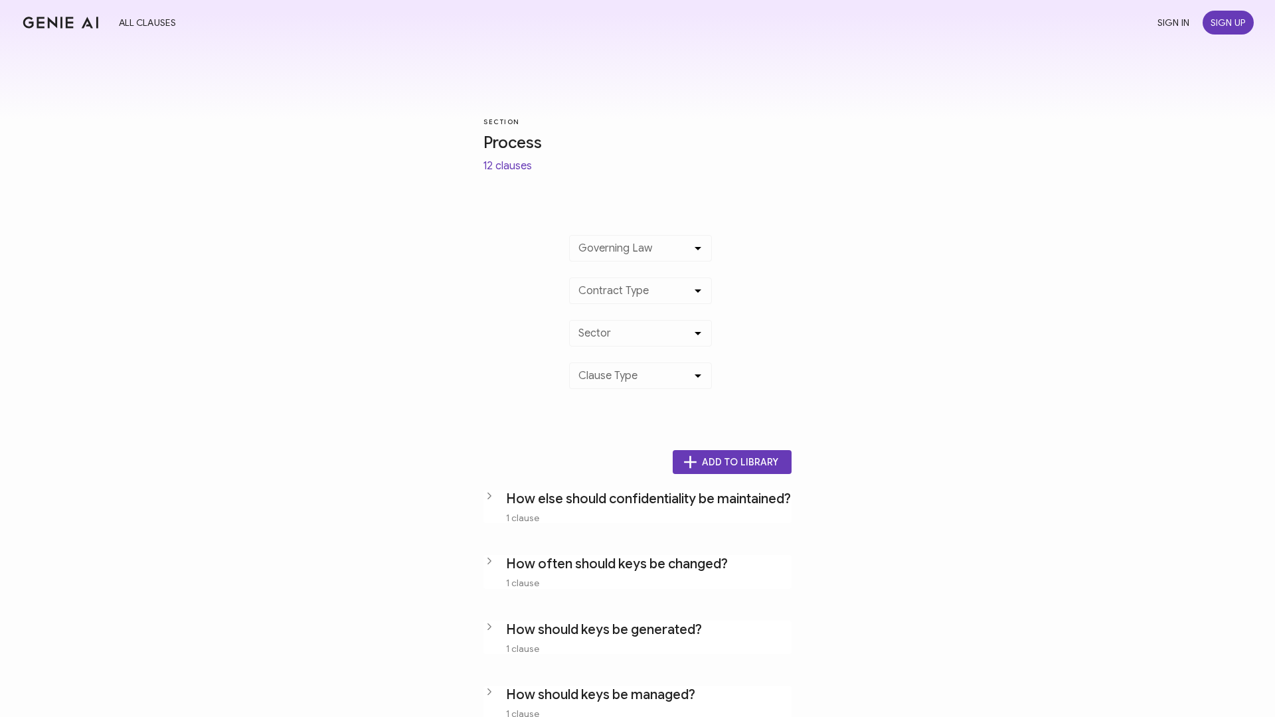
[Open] (698, 248)
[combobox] (630, 253)
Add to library (740, 462)
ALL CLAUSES (148, 23)
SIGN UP (1228, 23)
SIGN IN (1173, 23)
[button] (637, 506)
